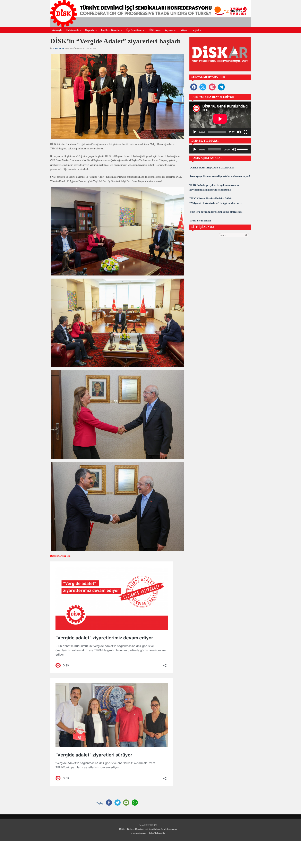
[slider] (243, 149)
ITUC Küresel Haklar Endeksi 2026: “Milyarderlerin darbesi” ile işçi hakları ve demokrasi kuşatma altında (214, 201)
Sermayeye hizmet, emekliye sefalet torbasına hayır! (219, 176)
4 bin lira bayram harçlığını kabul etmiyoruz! (215, 211)
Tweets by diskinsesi (200, 220)
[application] (220, 119)
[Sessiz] (239, 132)
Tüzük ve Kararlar (111, 30)
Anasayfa (57, 30)
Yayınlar (170, 30)
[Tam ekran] (245, 132)
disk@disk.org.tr (157, 833)
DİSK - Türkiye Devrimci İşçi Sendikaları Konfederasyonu (148, 829)
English (196, 30)
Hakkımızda (73, 30)
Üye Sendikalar (135, 30)
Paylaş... (100, 803)
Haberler (58, 48)
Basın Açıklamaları (207, 158)
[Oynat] (195, 132)
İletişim (183, 30)
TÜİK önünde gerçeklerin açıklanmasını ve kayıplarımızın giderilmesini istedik (214, 187)
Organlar (91, 30)
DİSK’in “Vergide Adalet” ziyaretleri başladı (115, 41)
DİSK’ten (154, 30)
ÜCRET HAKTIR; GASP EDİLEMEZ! (211, 167)
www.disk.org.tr (139, 833)
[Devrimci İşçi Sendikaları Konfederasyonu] (150, 25)
